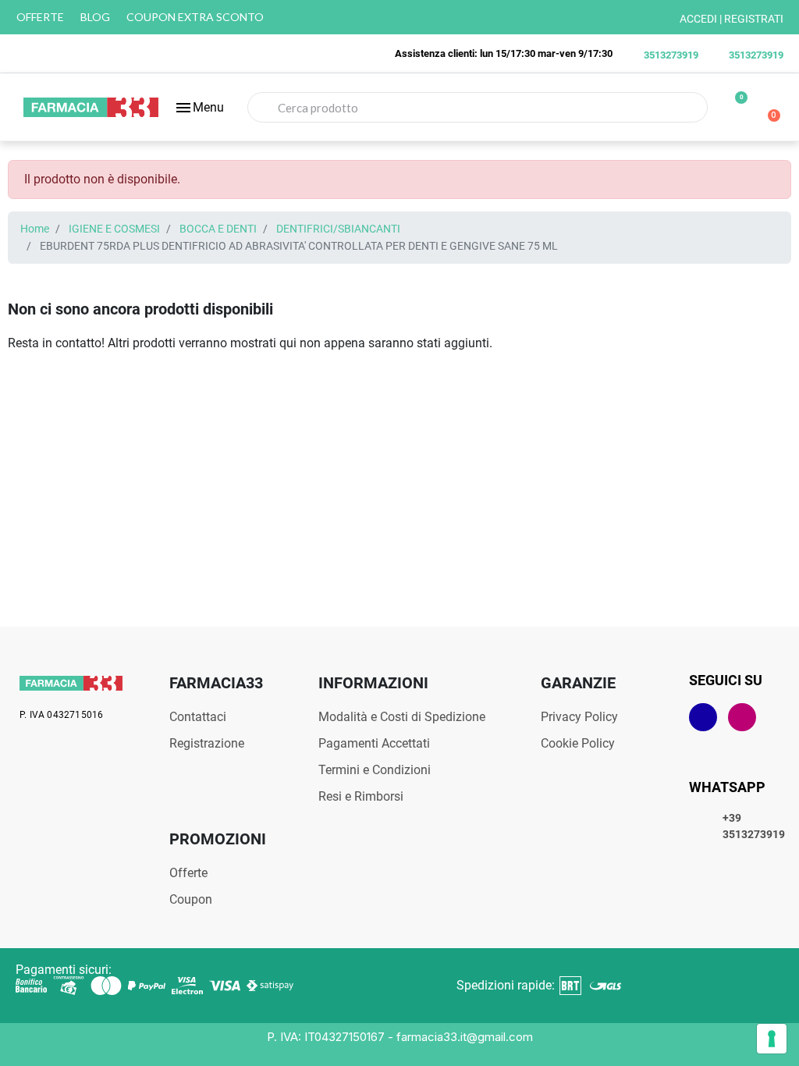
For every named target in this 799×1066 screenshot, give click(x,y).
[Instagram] (742, 717)
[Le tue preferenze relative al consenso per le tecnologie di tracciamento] (772, 1039)
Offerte (188, 872)
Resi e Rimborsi (360, 796)
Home (34, 229)
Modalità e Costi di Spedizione (401, 716)
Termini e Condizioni (374, 769)
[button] (199, 107)
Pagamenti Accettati (374, 743)
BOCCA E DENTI (218, 229)
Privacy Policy (579, 716)
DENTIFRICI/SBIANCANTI (338, 229)
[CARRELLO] (767, 107)
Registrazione (206, 743)
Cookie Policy (578, 743)
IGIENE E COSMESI (114, 229)
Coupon (190, 899)
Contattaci (197, 716)
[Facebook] (703, 717)
